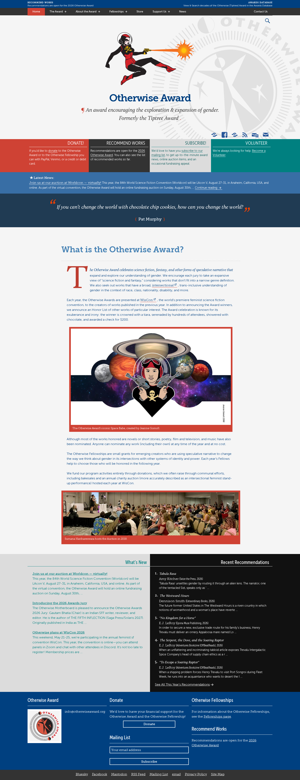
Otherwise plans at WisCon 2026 (58, 632)
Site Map (217, 774)
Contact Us (261, 11)
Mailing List (159, 774)
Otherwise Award (150, 98)
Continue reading (206, 187)
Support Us (159, 11)
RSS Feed (138, 774)
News (182, 11)
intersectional (163, 285)
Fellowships (116, 11)
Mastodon (119, 774)
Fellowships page (217, 716)
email (176, 774)
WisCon (146, 300)
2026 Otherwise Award (80, 5)
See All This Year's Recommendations (182, 684)
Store (140, 11)
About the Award (86, 11)
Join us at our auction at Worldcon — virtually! (65, 183)
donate (53, 150)
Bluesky (82, 774)
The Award (56, 11)
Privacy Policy (196, 774)
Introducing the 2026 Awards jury (59, 603)
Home (36, 11)
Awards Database (263, 5)
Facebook (99, 774)
